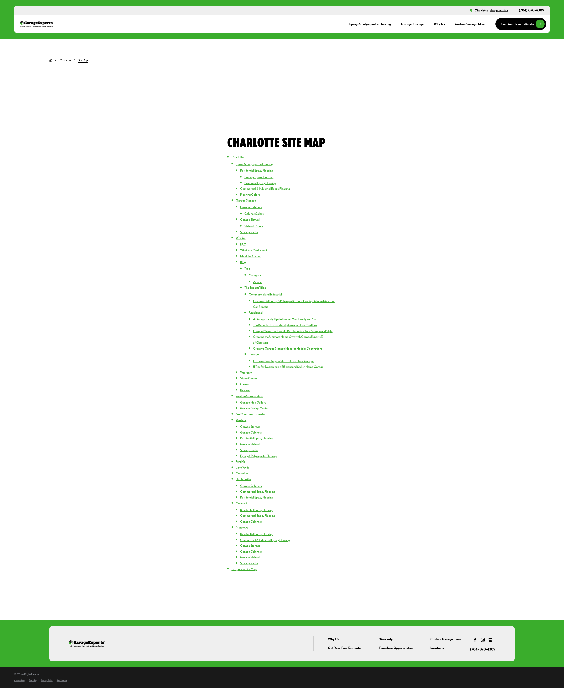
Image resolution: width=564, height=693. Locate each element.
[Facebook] (475, 640)
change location (499, 10)
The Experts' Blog (255, 287)
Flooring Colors (250, 194)
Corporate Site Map (244, 569)
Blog (243, 262)
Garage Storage (246, 200)
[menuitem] (19, 680)
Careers (245, 384)
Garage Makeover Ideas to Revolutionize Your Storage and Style (293, 331)
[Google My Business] (490, 640)
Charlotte (481, 10)
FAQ (243, 244)
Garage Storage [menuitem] (412, 24)
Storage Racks (249, 232)
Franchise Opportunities (396, 648)
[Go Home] (50, 60)
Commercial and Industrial (265, 294)
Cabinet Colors (254, 214)
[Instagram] (483, 640)
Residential (256, 312)
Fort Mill (241, 461)
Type (247, 268)
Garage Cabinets (251, 207)
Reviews (245, 390)
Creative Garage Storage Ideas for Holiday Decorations (287, 348)
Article (257, 282)
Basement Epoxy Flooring (260, 183)
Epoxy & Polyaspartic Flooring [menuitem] (370, 24)
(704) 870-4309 (531, 10)
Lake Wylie (243, 467)
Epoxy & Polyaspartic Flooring (254, 164)
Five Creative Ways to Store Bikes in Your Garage (283, 361)
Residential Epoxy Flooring (256, 170)
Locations (437, 648)
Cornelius (242, 473)
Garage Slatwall (250, 219)
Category (255, 275)
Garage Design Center (254, 408)
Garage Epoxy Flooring (258, 177)
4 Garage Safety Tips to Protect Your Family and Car (285, 319)
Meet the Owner (250, 256)
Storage (254, 354)
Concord (241, 503)
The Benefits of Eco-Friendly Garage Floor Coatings (285, 325)
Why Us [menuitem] (439, 24)
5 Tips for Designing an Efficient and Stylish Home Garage (288, 367)
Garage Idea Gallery (253, 402)
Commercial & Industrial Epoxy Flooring (265, 189)
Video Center (248, 378)
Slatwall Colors (253, 226)
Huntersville (243, 479)
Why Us (240, 238)
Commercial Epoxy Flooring (257, 491)
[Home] (36, 24)
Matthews (242, 527)
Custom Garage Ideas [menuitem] (470, 24)
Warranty (246, 372)
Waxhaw (241, 420)
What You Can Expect (253, 250)
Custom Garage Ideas (249, 396)
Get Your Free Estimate (517, 24)
